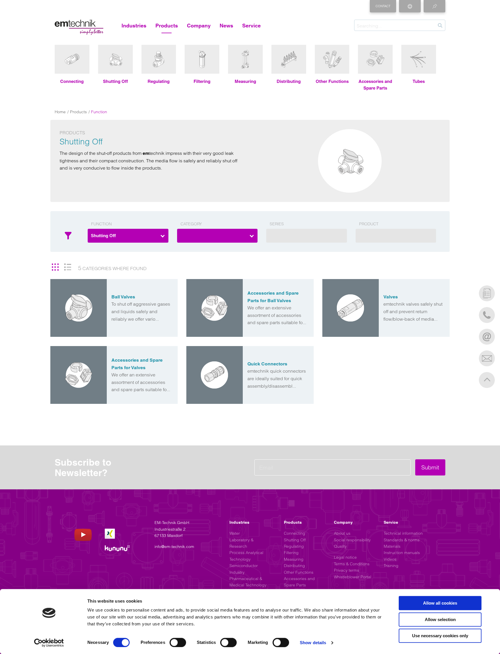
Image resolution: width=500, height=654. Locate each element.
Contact (383, 6)
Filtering (291, 552)
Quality (340, 546)
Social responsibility (352, 539)
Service (251, 26)
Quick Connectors (267, 364)
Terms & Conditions (352, 563)
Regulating (294, 546)
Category (191, 223)
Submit (430, 467)
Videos (390, 559)
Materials (392, 546)
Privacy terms (346, 570)
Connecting (294, 533)
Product (368, 223)
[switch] (178, 642)
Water (234, 533)
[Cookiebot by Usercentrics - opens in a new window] (49, 642)
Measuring (294, 559)
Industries (134, 26)
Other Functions (298, 572)
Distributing (294, 565)
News (226, 26)
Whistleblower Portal (352, 576)
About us (342, 533)
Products (166, 26)
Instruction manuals (402, 552)
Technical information (403, 533)
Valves (390, 297)
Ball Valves (123, 297)
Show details (313, 642)
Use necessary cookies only (440, 635)
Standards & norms (402, 539)
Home (60, 111)
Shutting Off (295, 539)
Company (199, 26)
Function (101, 223)
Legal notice (345, 557)
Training (391, 565)
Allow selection (440, 619)
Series (277, 223)
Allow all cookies (440, 603)
